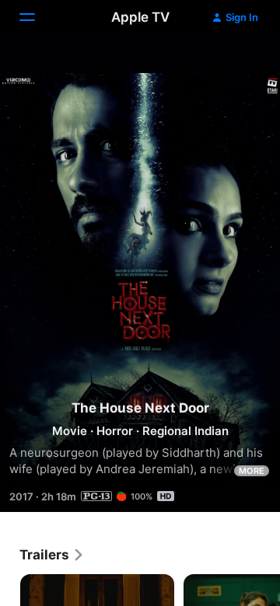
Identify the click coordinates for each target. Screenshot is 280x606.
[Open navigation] (36, 17)
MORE (251, 470)
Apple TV (140, 17)
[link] (52, 554)
